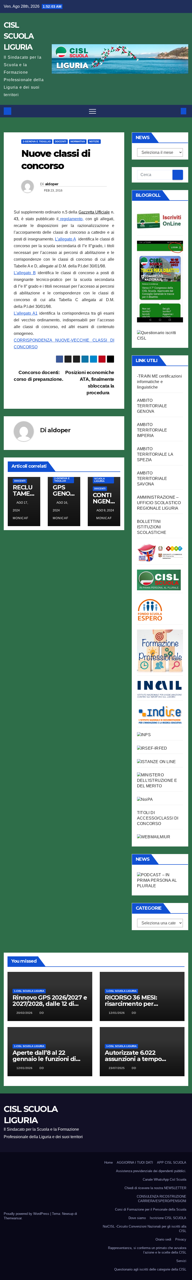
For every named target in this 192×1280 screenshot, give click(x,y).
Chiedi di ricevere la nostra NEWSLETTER (155, 1188)
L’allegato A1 (26, 313)
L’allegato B (25, 273)
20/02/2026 (25, 1012)
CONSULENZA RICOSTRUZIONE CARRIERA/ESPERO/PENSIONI (161, 1199)
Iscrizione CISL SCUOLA (168, 1218)
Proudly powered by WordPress (27, 1214)
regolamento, (71, 219)
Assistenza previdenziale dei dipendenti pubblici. (151, 1171)
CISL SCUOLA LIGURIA (19, 36)
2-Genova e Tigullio (37, 141)
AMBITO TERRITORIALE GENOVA (152, 406)
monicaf (104, 518)
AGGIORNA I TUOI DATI (135, 1162)
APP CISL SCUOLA (171, 1162)
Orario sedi (163, 1239)
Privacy (180, 1239)
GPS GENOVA (63, 493)
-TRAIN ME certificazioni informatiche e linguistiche (159, 381)
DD (42, 1012)
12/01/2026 (117, 1012)
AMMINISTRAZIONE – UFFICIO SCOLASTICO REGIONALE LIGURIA (159, 502)
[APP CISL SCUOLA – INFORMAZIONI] (160, 281)
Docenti (60, 141)
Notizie (94, 141)
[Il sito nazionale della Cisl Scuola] (159, 580)
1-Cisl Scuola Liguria (99, 478)
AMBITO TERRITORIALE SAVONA (152, 478)
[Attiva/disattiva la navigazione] (92, 111)
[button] (175, 111)
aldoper (51, 184)
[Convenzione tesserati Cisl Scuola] (160, 552)
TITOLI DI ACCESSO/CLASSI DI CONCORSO (157, 818)
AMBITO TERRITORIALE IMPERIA (152, 430)
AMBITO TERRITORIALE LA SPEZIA (155, 454)
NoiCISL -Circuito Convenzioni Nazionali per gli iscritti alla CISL (144, 1229)
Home (108, 1162)
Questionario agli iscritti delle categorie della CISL (150, 1269)
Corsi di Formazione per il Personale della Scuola (150, 1209)
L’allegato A (65, 239)
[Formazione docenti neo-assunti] (160, 714)
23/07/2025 (117, 1068)
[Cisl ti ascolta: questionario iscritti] (160, 335)
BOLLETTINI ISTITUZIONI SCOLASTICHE (151, 527)
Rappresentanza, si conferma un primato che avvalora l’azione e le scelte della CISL (147, 1250)
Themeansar (13, 1218)
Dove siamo (137, 1218)
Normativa (77, 141)
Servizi (181, 1261)
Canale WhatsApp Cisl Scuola (164, 1179)
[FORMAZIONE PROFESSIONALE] (160, 651)
